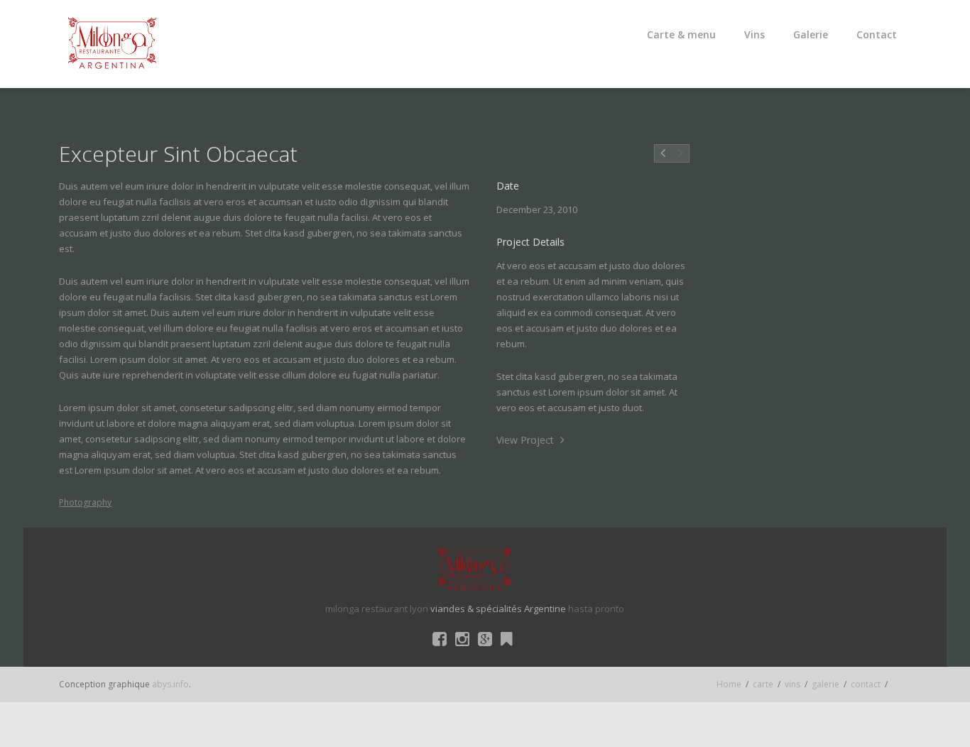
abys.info (170, 684)
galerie (825, 684)
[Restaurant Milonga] (112, 44)
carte (763, 684)
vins (792, 684)
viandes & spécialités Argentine (498, 608)
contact (866, 684)
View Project (526, 440)
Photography (85, 502)
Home (728, 684)
